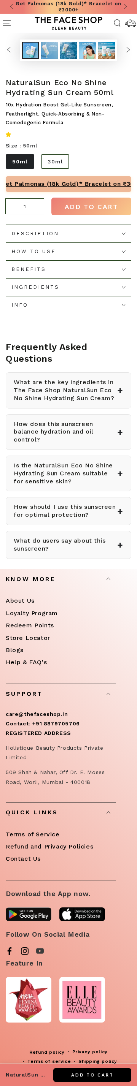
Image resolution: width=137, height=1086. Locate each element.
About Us (20, 600)
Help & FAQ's (26, 662)
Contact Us (23, 858)
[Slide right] (124, 7)
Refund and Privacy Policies (49, 846)
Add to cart (91, 206)
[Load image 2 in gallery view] (49, 50)
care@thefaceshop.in (37, 714)
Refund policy (47, 1052)
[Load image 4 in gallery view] (87, 50)
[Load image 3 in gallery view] (68, 50)
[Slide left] (12, 7)
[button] (10, 135)
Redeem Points (30, 625)
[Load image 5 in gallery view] (106, 50)
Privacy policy (90, 1051)
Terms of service (49, 1061)
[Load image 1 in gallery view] (30, 50)
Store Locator (28, 637)
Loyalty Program (32, 613)
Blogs (15, 650)
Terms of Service (33, 834)
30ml (55, 161)
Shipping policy (97, 1061)
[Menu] (6, 23)
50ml (20, 161)
